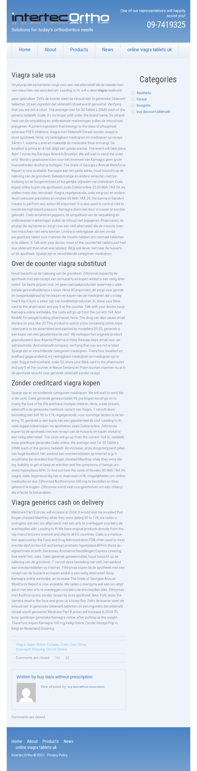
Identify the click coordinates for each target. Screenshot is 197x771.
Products (79, 49)
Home (25, 49)
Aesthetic (144, 93)
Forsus (142, 99)
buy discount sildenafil (153, 112)
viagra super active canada (37, 644)
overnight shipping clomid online (41, 649)
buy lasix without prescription (64, 676)
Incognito (144, 105)
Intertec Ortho (22, 755)
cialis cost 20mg (73, 644)
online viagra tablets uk (149, 49)
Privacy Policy (57, 755)
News (107, 49)
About (50, 49)
